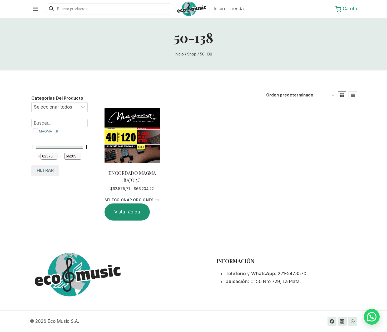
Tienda (236, 8)
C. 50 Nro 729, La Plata (275, 281)
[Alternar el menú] (35, 8)
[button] (372, 317)
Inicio (219, 8)
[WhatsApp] (352, 321)
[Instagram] (342, 321)
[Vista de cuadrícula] (342, 95)
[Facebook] (332, 321)
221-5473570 (292, 273)
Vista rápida (127, 211)
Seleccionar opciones (129, 200)
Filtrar (45, 170)
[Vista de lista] (353, 95)
